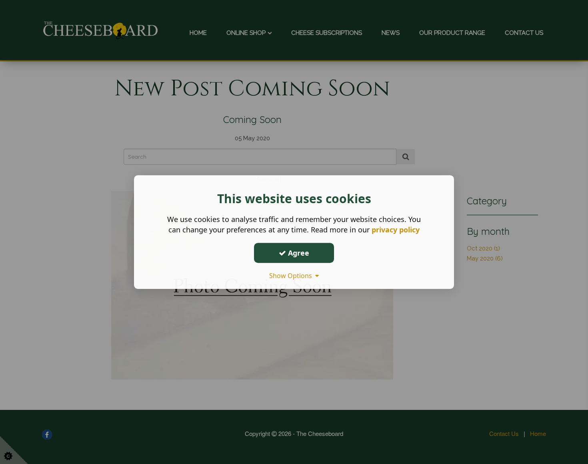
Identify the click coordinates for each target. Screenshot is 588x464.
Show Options (292, 275)
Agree (297, 253)
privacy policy (396, 229)
